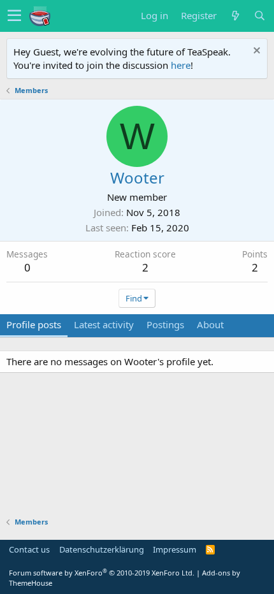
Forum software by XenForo (101, 572)
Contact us (29, 549)
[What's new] (235, 15)
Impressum (174, 549)
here (181, 65)
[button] (14, 16)
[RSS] (210, 549)
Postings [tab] (165, 324)
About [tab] (210, 324)
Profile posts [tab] (33, 324)
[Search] (259, 15)
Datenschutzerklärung (101, 549)
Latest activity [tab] (104, 324)
